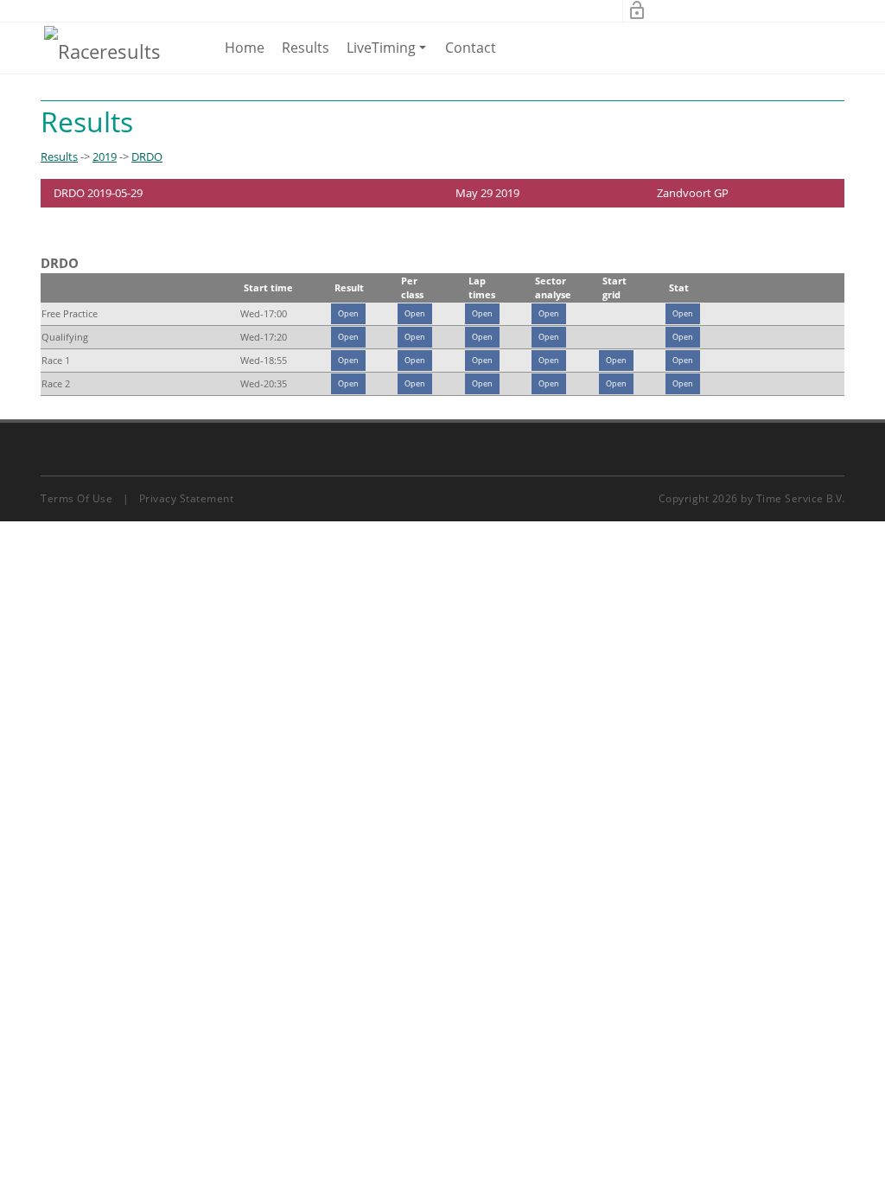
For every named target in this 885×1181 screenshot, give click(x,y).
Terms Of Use (76, 498)
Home (244, 47)
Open (348, 313)
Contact (470, 47)
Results (305, 47)
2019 (104, 156)
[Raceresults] (102, 50)
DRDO (146, 156)
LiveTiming (389, 55)
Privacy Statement (186, 498)
